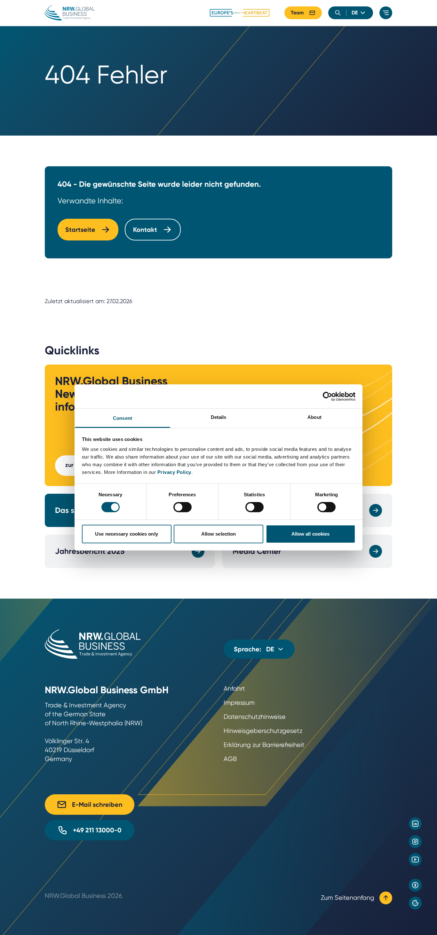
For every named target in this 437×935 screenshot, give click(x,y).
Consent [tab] (122, 418)
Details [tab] (218, 417)
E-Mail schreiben (97, 804)
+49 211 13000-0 (97, 830)
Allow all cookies (310, 534)
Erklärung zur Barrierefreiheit (264, 745)
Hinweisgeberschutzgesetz (263, 731)
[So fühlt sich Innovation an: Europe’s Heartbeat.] (239, 12)
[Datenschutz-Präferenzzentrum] (415, 903)
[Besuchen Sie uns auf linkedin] (415, 823)
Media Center (257, 551)
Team (297, 13)
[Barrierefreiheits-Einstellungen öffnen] (415, 885)
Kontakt (145, 229)
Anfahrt (234, 688)
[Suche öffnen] (338, 13)
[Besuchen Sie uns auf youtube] (415, 859)
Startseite (80, 229)
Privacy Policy (174, 472)
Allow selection (218, 534)
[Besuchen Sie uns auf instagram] (415, 841)
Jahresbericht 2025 (89, 551)
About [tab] (314, 417)
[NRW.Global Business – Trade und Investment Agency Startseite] (70, 12)
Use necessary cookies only (126, 534)
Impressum (239, 702)
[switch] (182, 507)
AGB (230, 759)
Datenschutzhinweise (255, 716)
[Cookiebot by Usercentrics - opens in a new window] (327, 396)
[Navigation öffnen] (385, 12)
